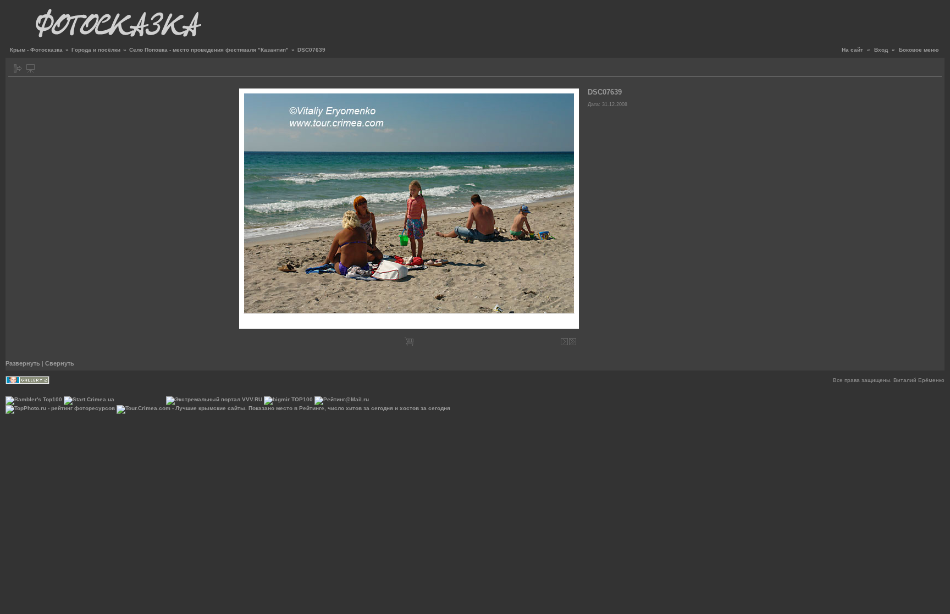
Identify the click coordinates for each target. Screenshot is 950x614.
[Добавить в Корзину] (409, 342)
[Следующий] (564, 342)
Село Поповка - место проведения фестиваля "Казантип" (209, 50)
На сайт (852, 50)
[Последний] (572, 342)
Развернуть (22, 363)
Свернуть (59, 363)
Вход (881, 50)
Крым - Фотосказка (36, 50)
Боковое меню (919, 50)
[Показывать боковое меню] (18, 68)
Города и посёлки (95, 50)
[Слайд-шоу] (30, 68)
